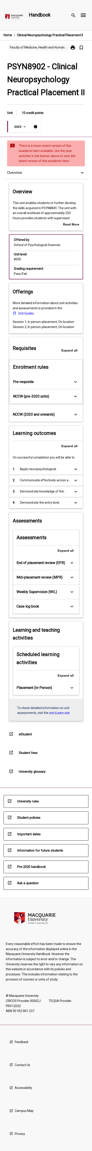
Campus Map (24, 1111)
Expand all (69, 350)
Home (8, 35)
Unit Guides (26, 313)
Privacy (20, 1134)
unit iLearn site (59, 713)
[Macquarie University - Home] (14, 17)
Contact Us (22, 1065)
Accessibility (23, 1088)
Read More (71, 225)
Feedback (21, 1042)
